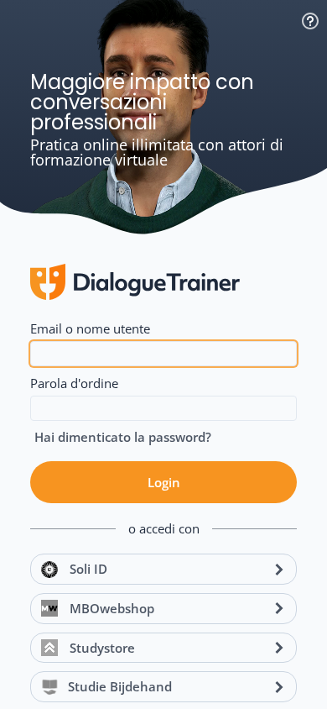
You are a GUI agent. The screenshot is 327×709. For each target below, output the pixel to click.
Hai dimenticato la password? (122, 436)
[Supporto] (310, 21)
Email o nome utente (90, 328)
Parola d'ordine (74, 383)
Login (164, 482)
